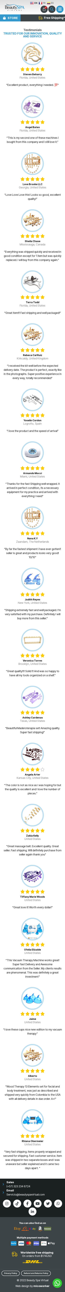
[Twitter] (48, 1204)
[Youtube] (38, 1204)
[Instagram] (7, 1204)
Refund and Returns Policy (36, 1273)
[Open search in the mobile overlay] (51, 9)
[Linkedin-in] (33, 1212)
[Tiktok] (17, 1204)
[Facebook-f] (27, 1204)
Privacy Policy (10, 1273)
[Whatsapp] (58, 1204)
